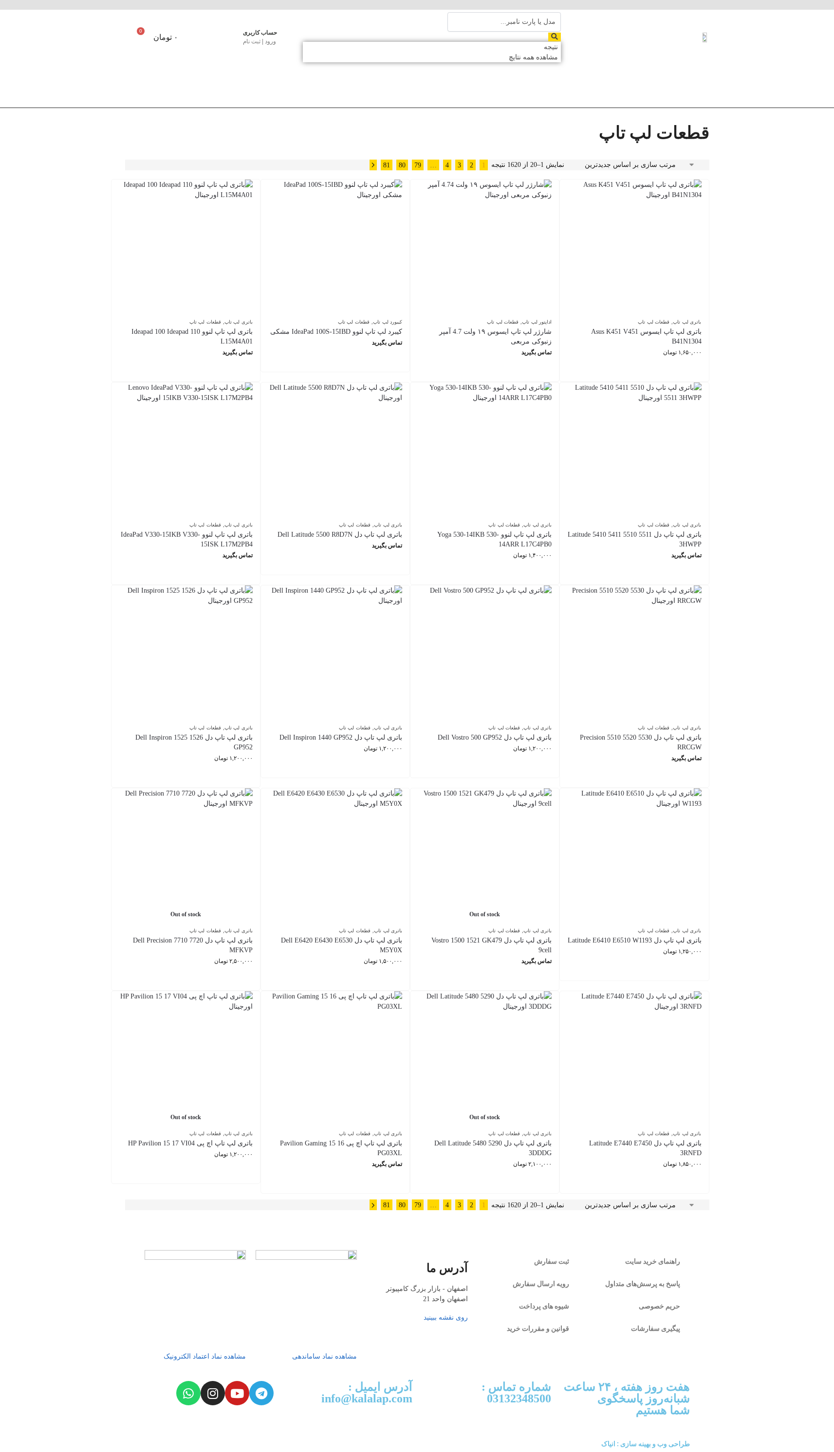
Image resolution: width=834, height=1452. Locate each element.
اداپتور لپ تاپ (537, 322)
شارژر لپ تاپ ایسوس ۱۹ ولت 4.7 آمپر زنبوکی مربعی (495, 336)
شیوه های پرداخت (544, 1306)
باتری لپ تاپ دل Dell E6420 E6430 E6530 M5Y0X (341, 945)
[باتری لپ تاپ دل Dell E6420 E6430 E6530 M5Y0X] (335, 855)
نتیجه (551, 47)
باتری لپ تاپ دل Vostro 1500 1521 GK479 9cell (491, 945)
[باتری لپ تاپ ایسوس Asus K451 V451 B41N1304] (634, 246)
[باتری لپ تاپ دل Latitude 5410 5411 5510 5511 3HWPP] (634, 449)
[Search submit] (554, 37)
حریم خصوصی (659, 1306)
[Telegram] (261, 1393)
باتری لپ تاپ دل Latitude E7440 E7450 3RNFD (645, 1148)
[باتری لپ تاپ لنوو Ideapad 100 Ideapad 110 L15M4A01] (186, 246)
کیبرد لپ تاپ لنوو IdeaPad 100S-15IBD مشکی (336, 331)
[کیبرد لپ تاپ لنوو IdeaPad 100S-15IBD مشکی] (335, 246)
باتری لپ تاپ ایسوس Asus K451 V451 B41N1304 (646, 336)
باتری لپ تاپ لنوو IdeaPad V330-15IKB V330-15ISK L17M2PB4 (187, 539)
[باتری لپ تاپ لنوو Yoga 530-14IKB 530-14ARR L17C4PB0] (485, 449)
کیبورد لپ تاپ (387, 322)
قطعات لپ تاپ (653, 322)
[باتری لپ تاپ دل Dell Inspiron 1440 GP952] (335, 652)
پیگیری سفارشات (655, 1328)
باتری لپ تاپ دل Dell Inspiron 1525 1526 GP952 (194, 742)
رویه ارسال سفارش (541, 1284)
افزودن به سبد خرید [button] (634, 371)
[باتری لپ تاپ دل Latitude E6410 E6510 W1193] (634, 855)
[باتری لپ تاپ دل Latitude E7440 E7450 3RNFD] (634, 1058)
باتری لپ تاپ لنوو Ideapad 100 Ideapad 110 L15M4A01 (192, 336)
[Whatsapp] (188, 1393)
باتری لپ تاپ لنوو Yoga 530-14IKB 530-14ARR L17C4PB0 (494, 539)
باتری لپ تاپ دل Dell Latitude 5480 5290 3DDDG (493, 1148)
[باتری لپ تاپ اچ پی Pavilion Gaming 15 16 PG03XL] (335, 1058)
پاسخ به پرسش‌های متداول (642, 1284)
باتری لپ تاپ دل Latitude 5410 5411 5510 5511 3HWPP (634, 539)
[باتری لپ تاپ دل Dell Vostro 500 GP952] (485, 652)
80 (402, 165)
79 (417, 165)
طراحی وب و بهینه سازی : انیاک (645, 1444)
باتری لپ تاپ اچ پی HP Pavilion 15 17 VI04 (190, 1143)
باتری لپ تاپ (687, 322)
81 (386, 165)
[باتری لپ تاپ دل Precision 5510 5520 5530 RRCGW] (634, 652)
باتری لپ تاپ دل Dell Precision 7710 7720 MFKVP (193, 945)
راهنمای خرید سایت (652, 1261)
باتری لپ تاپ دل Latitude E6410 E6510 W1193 (634, 940)
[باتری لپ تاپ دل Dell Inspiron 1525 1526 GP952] (186, 652)
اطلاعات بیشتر (485, 371)
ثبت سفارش (551, 1261)
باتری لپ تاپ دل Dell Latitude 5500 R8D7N (340, 534)
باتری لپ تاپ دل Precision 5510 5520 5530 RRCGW (640, 742)
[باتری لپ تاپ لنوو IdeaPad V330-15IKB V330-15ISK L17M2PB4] (186, 449)
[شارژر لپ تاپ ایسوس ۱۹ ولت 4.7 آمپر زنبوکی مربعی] (485, 246)
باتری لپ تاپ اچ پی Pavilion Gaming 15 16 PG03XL (341, 1148)
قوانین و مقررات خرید (538, 1328)
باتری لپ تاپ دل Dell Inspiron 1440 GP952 (340, 737)
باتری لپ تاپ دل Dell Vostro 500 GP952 (495, 737)
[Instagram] (213, 1393)
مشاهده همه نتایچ (533, 57)
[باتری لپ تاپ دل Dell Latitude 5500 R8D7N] (335, 449)
